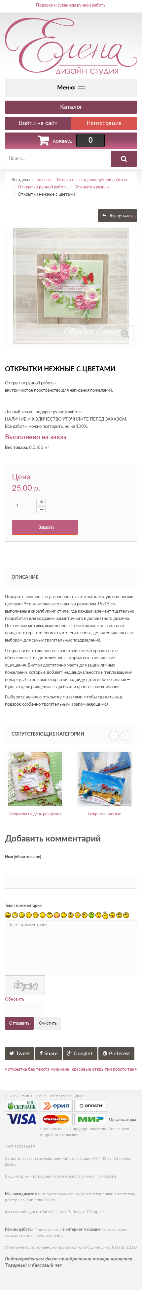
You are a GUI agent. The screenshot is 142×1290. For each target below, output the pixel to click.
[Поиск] (124, 159)
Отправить (19, 1023)
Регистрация (104, 123)
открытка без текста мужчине (38, 1069)
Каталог (71, 107)
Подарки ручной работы (103, 180)
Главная (43, 180)
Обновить (14, 999)
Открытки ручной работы (43, 187)
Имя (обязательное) (23, 857)
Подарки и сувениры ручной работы (71, 5)
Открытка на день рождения (35, 814)
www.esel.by (69, 1194)
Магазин (65, 180)
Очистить (48, 1023)
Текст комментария (23, 906)
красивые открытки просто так (103, 1069)
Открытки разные (92, 187)
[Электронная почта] (133, 219)
